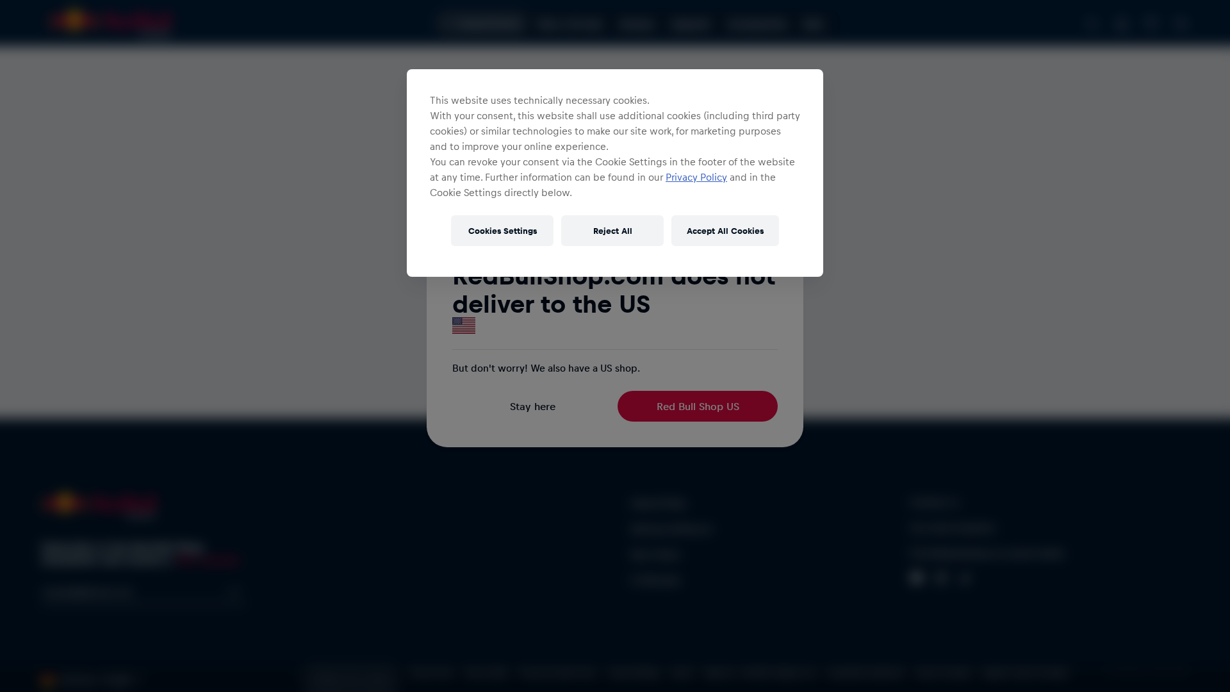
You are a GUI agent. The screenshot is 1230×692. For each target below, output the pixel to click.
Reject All (612, 230)
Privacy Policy (696, 176)
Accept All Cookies (725, 230)
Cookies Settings (502, 230)
